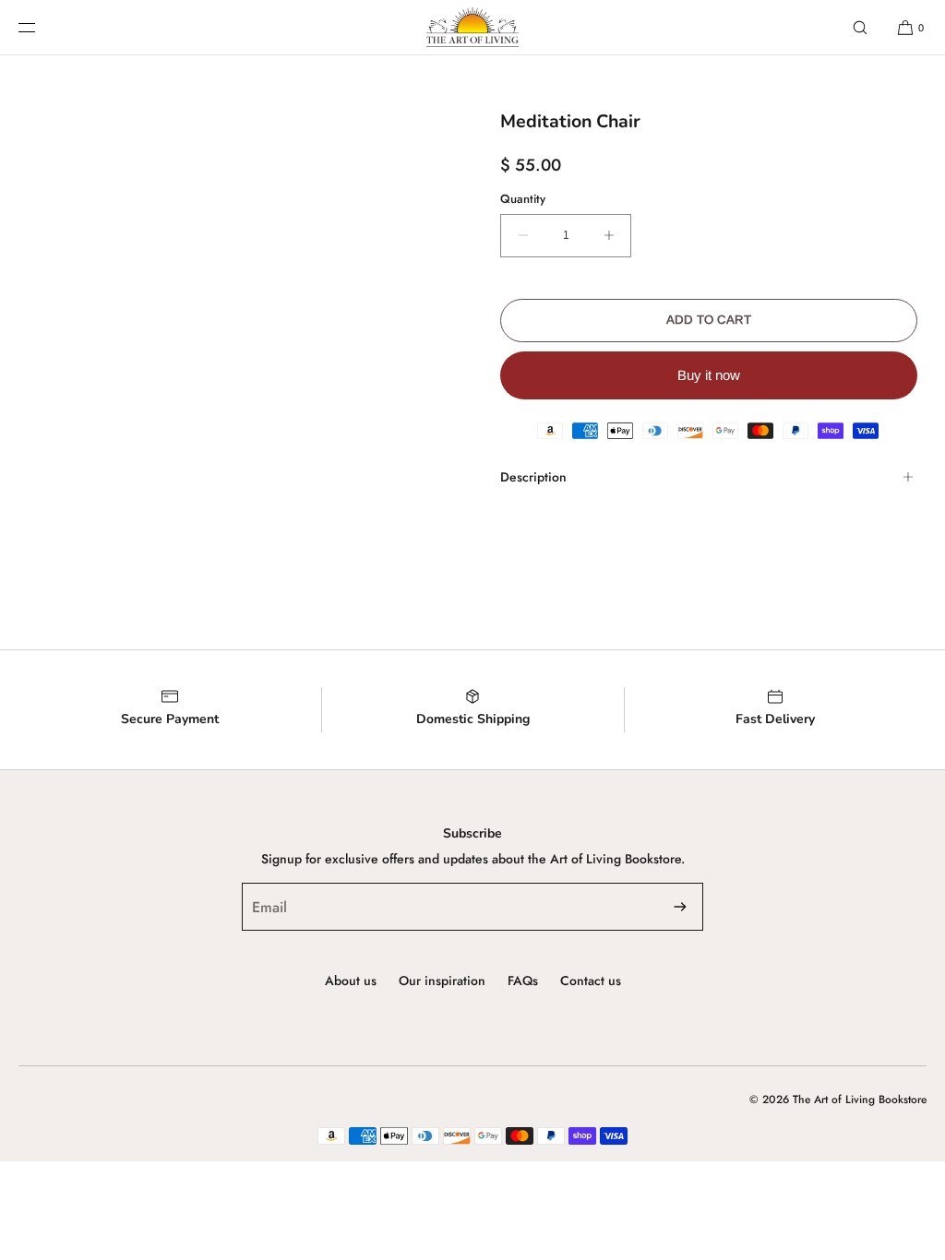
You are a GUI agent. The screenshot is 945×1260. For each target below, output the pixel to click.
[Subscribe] (680, 907)
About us (351, 980)
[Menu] (41, 27)
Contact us (590, 980)
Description (533, 477)
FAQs (523, 980)
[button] (860, 27)
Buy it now (708, 375)
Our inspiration (442, 980)
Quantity (522, 199)
